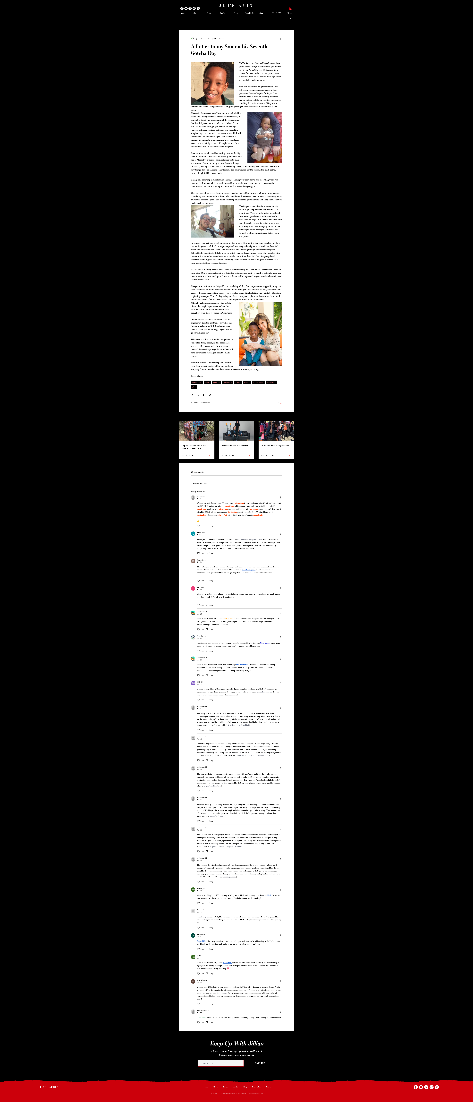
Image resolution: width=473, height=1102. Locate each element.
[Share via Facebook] (192, 395)
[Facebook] (182, 8)
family (207, 382)
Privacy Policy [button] (215, 1093)
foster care (228, 382)
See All (291, 416)
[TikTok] (194, 8)
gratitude (216, 382)
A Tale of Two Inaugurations (275, 445)
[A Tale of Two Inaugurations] (276, 431)
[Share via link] (210, 395)
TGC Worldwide (241, 1093)
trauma (238, 382)
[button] (290, 8)
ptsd (193, 387)
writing (246, 382)
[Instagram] (190, 8)
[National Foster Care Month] (236, 431)
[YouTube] (186, 8)
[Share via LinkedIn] (204, 395)
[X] (198, 8)
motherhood (196, 382)
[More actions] (280, 39)
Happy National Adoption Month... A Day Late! (194, 447)
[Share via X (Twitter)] (198, 395)
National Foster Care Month (235, 445)
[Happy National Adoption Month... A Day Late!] (196, 431)
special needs (258, 382)
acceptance (271, 382)
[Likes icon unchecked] (198, 525)
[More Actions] (280, 497)
